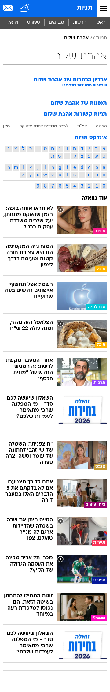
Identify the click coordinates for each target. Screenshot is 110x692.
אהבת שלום (76, 38)
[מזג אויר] (25, 8)
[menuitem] (79, 22)
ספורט (33, 22)
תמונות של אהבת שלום (79, 103)
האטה (101, 125)
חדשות (79, 22)
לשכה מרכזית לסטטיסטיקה (43, 125)
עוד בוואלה (94, 198)
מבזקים (56, 22)
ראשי (100, 22)
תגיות (84, 8)
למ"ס (82, 125)
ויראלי (12, 22)
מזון (6, 125)
